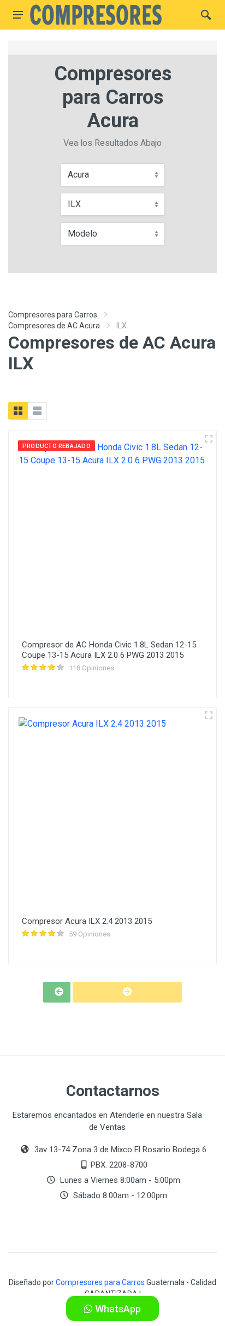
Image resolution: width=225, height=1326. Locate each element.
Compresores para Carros (52, 314)
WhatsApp (117, 1309)
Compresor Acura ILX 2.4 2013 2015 (87, 921)
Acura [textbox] (78, 174)
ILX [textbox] (74, 204)
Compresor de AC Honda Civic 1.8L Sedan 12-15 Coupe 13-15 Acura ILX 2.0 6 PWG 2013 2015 (109, 650)
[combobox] (112, 175)
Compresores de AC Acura (54, 325)
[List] (37, 411)
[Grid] (18, 411)
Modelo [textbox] (82, 233)
